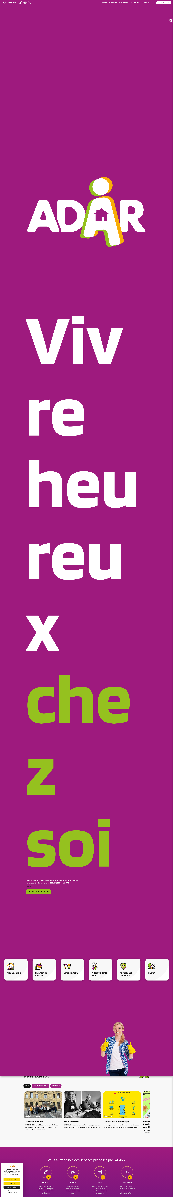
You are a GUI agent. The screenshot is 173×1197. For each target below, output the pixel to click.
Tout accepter (12, 1179)
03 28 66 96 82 (11, 3)
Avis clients (113, 3)
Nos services (163, 3)
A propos (104, 3)
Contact (144, 3)
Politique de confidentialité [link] (12, 1191)
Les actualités (134, 3)
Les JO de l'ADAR (71, 1121)
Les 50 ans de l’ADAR (34, 1121)
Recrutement (123, 3)
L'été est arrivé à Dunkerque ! (117, 1121)
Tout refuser (12, 1183)
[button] (170, 20)
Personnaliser (12, 1187)
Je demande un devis (38, 891)
